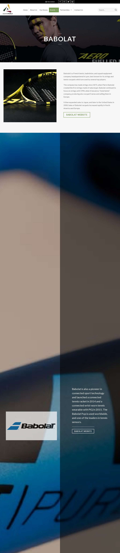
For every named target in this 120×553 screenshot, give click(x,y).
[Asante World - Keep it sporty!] (7, 9)
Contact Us (78, 10)
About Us (33, 10)
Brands (52, 10)
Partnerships (65, 10)
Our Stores (43, 10)
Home (25, 10)
